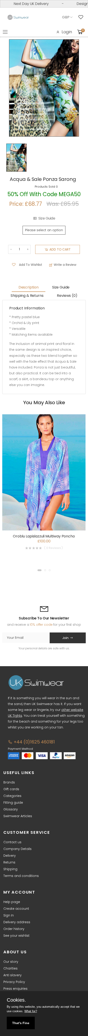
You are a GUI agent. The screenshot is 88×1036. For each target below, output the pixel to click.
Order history (13, 929)
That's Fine (20, 1023)
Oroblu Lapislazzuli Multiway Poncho (44, 536)
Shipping (10, 869)
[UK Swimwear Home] (18, 17)
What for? (30, 1011)
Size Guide (46, 218)
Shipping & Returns (27, 295)
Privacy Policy (14, 982)
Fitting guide (13, 802)
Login (67, 32)
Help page (11, 902)
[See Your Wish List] (82, 17)
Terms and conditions (21, 876)
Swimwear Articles (17, 816)
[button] (39, 570)
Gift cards (11, 789)
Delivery (9, 855)
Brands (9, 782)
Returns (9, 862)
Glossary (10, 809)
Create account (16, 908)
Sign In (8, 915)
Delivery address (16, 922)
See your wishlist (16, 935)
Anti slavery (12, 975)
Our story (10, 961)
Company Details (17, 849)
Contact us (12, 842)
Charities (10, 968)
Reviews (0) (67, 295)
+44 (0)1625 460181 (33, 742)
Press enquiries (15, 988)
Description (29, 287)
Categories (12, 796)
